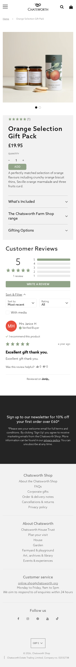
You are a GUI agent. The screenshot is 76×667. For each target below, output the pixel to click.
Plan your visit (38, 535)
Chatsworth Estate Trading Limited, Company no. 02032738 (38, 657)
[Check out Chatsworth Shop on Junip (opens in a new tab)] (45, 379)
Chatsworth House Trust (38, 529)
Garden (38, 545)
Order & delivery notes (38, 497)
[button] (36, 107)
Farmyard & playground (38, 550)
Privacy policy (37, 507)
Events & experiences (38, 560)
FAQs (38, 486)
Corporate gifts (37, 491)
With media (19, 312)
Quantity (13, 153)
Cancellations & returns (38, 502)
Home (6, 18)
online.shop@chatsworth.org (38, 583)
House (38, 540)
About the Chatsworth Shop (38, 481)
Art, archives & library (38, 555)
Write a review (38, 284)
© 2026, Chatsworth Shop (36, 653)
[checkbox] (21, 312)
